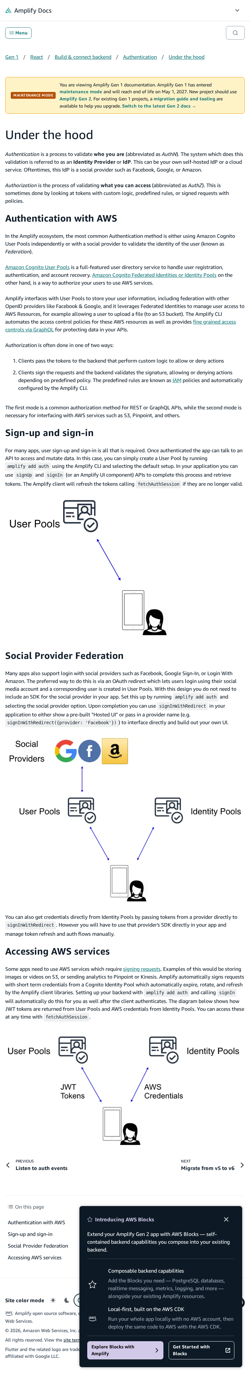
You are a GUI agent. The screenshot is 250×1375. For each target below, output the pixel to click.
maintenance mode (81, 92)
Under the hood (186, 57)
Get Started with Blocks (191, 1350)
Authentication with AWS (61, 218)
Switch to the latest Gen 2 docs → (159, 106)
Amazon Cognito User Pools (37, 267)
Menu (21, 33)
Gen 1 (12, 57)
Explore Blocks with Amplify (112, 1350)
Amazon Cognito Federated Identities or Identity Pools (154, 275)
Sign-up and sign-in (49, 432)
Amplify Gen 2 (75, 99)
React (36, 57)
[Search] (235, 33)
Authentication (140, 57)
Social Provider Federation (64, 655)
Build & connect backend (83, 57)
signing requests (141, 969)
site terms (73, 1340)
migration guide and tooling (184, 99)
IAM (177, 380)
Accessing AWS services (57, 951)
